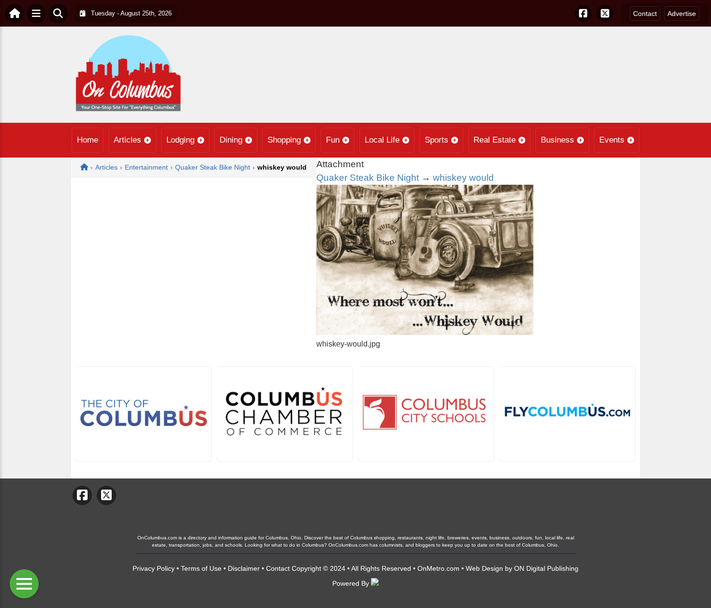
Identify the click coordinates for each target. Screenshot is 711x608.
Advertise (681, 13)
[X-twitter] (604, 13)
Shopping (284, 140)
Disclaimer (244, 568)
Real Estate (495, 140)
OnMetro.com (438, 568)
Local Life (382, 140)
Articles (127, 140)
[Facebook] (583, 13)
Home (87, 140)
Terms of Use (201, 568)
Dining (231, 140)
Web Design (484, 568)
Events (611, 140)
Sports (436, 140)
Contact (645, 13)
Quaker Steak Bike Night (367, 178)
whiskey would (463, 178)
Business (557, 140)
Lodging (180, 140)
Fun (333, 140)
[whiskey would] (425, 332)
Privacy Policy (154, 568)
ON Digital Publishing (546, 568)
